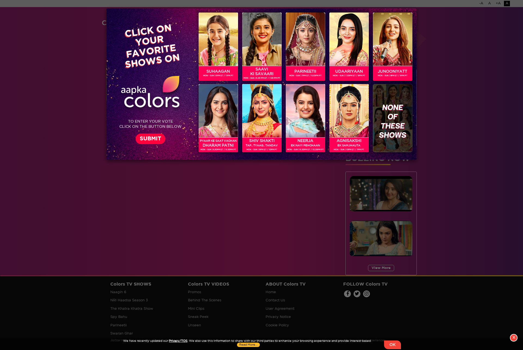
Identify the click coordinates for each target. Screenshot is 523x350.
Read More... (248, 344)
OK (393, 344)
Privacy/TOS (178, 341)
